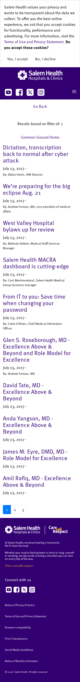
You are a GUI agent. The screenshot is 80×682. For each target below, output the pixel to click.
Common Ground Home (40, 137)
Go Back (40, 106)
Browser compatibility (18, 627)
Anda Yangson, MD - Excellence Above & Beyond (28, 424)
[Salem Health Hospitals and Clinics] (40, 75)
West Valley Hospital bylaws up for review (28, 225)
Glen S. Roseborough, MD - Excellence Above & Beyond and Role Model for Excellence (37, 349)
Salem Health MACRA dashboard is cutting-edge (36, 262)
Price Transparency (16, 639)
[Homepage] (36, 533)
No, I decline (45, 59)
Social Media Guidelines (19, 650)
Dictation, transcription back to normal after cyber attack (35, 153)
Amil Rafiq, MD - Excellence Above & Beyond (37, 481)
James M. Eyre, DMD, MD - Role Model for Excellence (35, 454)
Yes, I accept (17, 59)
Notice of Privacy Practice (20, 605)
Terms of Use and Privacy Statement (33, 42)
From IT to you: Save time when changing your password (34, 303)
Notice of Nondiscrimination (21, 661)
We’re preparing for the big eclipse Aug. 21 (36, 189)
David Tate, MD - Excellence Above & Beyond (27, 391)
